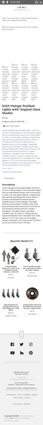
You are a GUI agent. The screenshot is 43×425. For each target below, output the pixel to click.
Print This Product (12, 126)
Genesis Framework (21, 418)
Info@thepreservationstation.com (21, 379)
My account (17, 404)
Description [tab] (9, 178)
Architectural (11, 395)
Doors (19, 395)
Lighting (34, 395)
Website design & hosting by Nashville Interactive (21, 390)
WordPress (8, 420)
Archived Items (13, 18)
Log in (16, 420)
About (16, 398)
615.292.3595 (15, 2)
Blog (21, 398)
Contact (27, 398)
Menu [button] (40, 2)
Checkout (27, 404)
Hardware (26, 395)
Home (4, 18)
